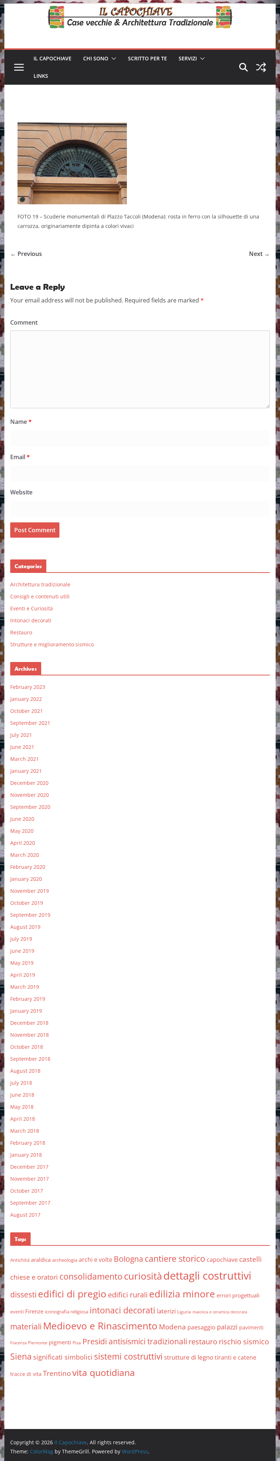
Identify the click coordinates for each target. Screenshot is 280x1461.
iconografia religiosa (66, 1311)
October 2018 (26, 1046)
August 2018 (25, 1070)
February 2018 (27, 1142)
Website (21, 492)
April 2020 (22, 842)
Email (20, 457)
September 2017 (30, 1202)
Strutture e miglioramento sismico (52, 644)
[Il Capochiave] (140, 9)
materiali (26, 1326)
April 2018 (22, 1118)
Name (21, 422)
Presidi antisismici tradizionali (134, 1341)
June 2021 (22, 746)
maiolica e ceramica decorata (219, 1312)
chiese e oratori (34, 1277)
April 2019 (22, 974)
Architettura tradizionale (40, 584)
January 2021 (26, 770)
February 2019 (27, 998)
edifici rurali (128, 1295)
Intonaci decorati (30, 620)
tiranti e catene (235, 1357)
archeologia (64, 1260)
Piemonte (37, 1343)
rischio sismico (244, 1341)
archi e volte (95, 1259)
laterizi (166, 1311)
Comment (24, 322)
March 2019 (24, 986)
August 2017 (25, 1214)
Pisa (77, 1343)
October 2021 (26, 710)
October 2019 (26, 902)
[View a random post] (261, 67)
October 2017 (26, 1190)
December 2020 (29, 782)
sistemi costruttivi (128, 1356)
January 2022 (26, 698)
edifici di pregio (72, 1293)
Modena (172, 1326)
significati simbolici (63, 1357)
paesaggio (201, 1327)
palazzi (227, 1326)
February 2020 (27, 866)
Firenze (34, 1311)
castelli (250, 1259)
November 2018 (29, 1034)
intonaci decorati (122, 1310)
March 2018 (24, 1130)
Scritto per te (147, 58)
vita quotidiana (103, 1372)
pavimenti (251, 1327)
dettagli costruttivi (207, 1275)
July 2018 (21, 1082)
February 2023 (27, 686)
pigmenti (60, 1342)
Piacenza (18, 1342)
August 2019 (25, 926)
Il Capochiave (52, 58)
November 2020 (29, 794)
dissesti (23, 1294)
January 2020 (26, 878)
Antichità (20, 1260)
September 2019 (30, 914)
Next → (259, 254)
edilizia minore (182, 1294)
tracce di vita (26, 1373)
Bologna (128, 1259)
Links (41, 75)
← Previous (26, 254)
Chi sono (95, 58)
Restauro (21, 632)
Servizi (188, 58)
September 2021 (30, 722)
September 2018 (30, 1058)
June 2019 (22, 950)
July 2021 (21, 734)
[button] (112, 58)
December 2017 (29, 1166)
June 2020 (22, 818)
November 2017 (29, 1178)
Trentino (57, 1373)
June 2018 (22, 1094)
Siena (21, 1356)
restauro (202, 1341)
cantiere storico (175, 1258)
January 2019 (26, 1010)
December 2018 (29, 1022)
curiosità (143, 1276)
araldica (41, 1259)
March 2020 (24, 854)
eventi (17, 1311)
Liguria (184, 1312)
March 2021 (24, 758)
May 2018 (22, 1106)
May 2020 (22, 830)
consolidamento (90, 1276)
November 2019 (29, 890)
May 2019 (22, 962)
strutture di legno (188, 1357)
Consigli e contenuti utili (40, 596)
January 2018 (26, 1154)
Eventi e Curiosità (31, 608)
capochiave (222, 1260)
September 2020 (30, 806)
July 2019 (21, 938)
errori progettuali (238, 1295)
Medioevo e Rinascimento (100, 1326)
